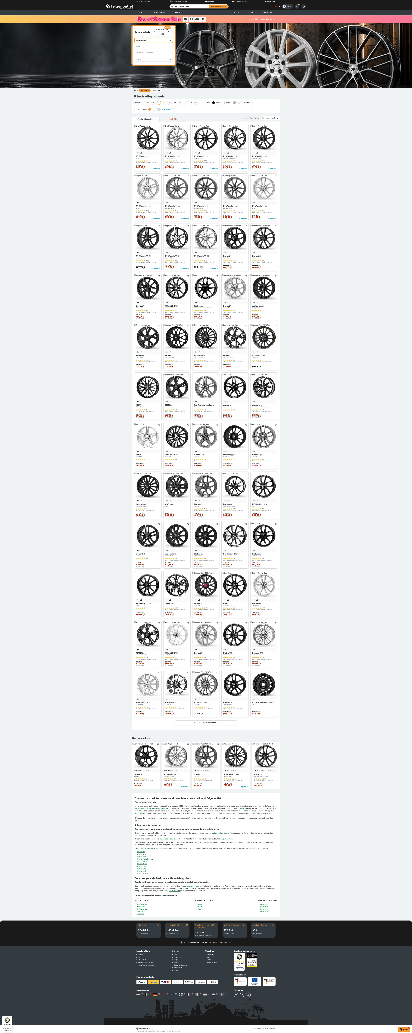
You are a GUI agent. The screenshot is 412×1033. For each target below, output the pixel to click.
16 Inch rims (264, 911)
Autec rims (140, 914)
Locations (210, 960)
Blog (251, 13)
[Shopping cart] (303, 6)
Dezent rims (141, 911)
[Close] (274, 19)
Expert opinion (227, 839)
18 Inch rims (264, 904)
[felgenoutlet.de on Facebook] (236, 995)
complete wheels (192, 886)
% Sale (236, 13)
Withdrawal (178, 968)
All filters (145, 109)
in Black (199, 904)
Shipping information (181, 965)
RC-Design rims (142, 904)
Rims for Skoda (142, 861)
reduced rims (140, 813)
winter (241, 808)
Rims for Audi (141, 854)
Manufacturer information (146, 965)
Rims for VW (141, 852)
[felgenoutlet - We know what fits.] (119, 6)
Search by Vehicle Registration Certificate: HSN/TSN (162, 31)
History (209, 957)
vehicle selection (147, 848)
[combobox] (154, 40)
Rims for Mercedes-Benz (145, 859)
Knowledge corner (166, 839)
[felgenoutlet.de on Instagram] (242, 995)
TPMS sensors (174, 891)
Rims (140, 13)
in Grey (199, 909)
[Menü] (11, 1017)
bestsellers (153, 808)
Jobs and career (212, 962)
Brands (177, 13)
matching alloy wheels (220, 833)
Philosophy (210, 955)
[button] (152, 951)
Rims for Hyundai (142, 873)
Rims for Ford (141, 866)
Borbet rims (141, 907)
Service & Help (268, 13)
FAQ (175, 955)
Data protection (143, 960)
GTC (139, 957)
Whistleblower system (145, 962)
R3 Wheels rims (142, 909)
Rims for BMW (141, 857)
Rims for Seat (141, 869)
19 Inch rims (264, 909)
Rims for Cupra (142, 864)
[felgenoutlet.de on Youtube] (248, 995)
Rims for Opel (141, 871)
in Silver (199, 907)
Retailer (176, 962)
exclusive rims (166, 808)
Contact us (177, 957)
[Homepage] (135, 90)
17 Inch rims (264, 907)
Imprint (140, 955)
